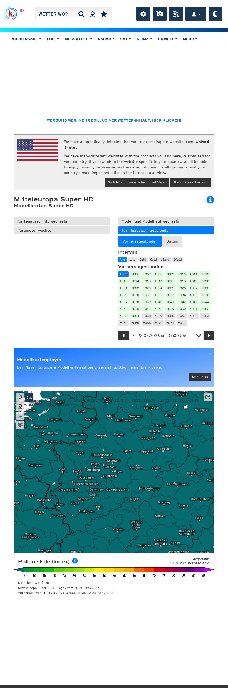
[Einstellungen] (143, 14)
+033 (170, 295)
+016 (158, 281)
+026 (182, 288)
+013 (123, 281)
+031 (147, 295)
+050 (182, 309)
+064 (123, 323)
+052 (205, 309)
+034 (182, 295)
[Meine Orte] (104, 14)
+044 (205, 302)
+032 (158, 295)
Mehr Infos (200, 377)
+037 (123, 302)
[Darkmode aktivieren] (215, 14)
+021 (123, 288)
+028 (205, 288)
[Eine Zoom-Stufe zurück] (20, 416)
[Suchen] (81, 14)
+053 (123, 316)
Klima (143, 39)
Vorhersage (25, 39)
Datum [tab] (172, 241)
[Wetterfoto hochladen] (160, 14)
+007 (147, 274)
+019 (193, 281)
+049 (170, 309)
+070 (158, 323)
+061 (182, 316)
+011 (193, 274)
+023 (147, 288)
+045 (123, 309)
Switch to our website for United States (137, 182)
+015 (147, 281)
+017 (170, 281)
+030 (135, 295)
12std (165, 259)
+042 (182, 302)
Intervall (127, 252)
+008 (158, 274)
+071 (170, 323)
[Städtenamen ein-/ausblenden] (20, 425)
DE (22, 10)
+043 (193, 302)
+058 (147, 316)
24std (177, 259)
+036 (205, 295)
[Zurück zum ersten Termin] (20, 397)
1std (132, 259)
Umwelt (166, 39)
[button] (208, 397)
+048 (158, 309)
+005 (123, 274)
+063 (205, 316)
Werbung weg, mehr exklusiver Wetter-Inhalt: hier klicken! (114, 120)
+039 (147, 302)
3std (143, 259)
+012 (205, 274)
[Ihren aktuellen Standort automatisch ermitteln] (92, 14)
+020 (205, 281)
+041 (170, 302)
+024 (158, 288)
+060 (170, 316)
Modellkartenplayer (39, 359)
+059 (158, 316)
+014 (135, 281)
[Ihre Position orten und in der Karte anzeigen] (20, 406)
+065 (135, 323)
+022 (135, 288)
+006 (135, 274)
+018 (182, 281)
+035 (193, 295)
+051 (193, 309)
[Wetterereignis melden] (176, 14)
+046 (135, 309)
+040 (158, 302)
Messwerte (77, 39)
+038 (135, 302)
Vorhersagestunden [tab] (140, 241)
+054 (135, 316)
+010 (182, 274)
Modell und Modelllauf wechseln (150, 221)
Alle (122, 259)
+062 (193, 316)
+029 (123, 295)
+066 (147, 323)
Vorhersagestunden (140, 266)
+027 (193, 288)
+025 (170, 288)
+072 (182, 323)
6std (153, 259)
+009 (170, 274)
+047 (147, 309)
